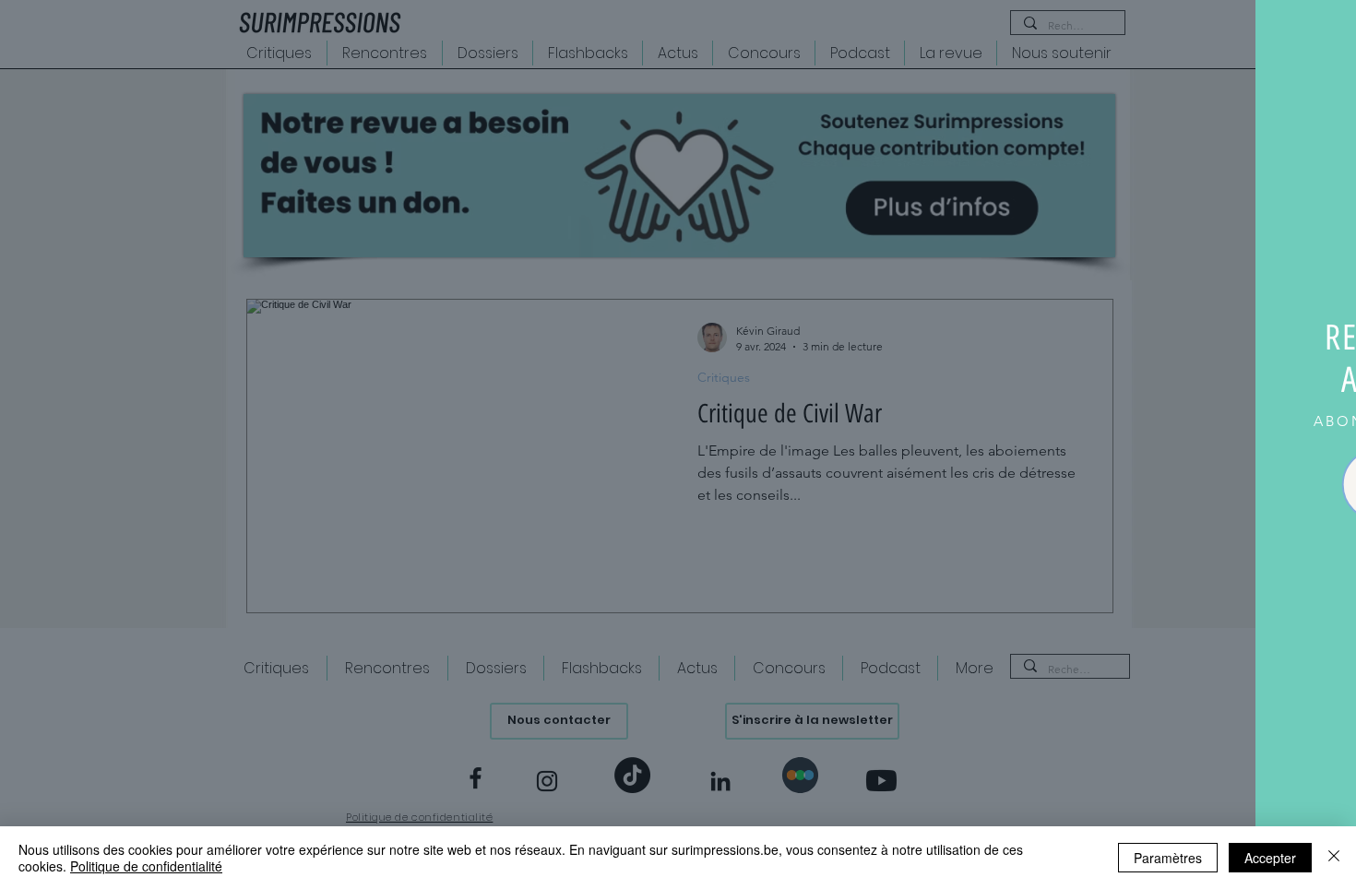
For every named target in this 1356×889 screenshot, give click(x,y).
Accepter (1270, 857)
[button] (1321, 34)
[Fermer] (1334, 857)
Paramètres (1168, 857)
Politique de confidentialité (146, 866)
